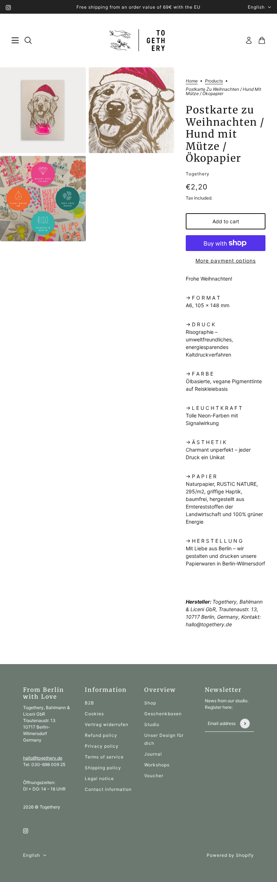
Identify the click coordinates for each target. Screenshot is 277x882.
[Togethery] (139, 40)
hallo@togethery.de (42, 758)
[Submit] (245, 723)
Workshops (157, 764)
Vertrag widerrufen (106, 724)
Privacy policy (102, 746)
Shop (150, 703)
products (214, 81)
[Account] (248, 40)
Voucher (153, 775)
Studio (151, 724)
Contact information (108, 789)
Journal (153, 754)
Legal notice (99, 778)
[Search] (28, 40)
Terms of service (104, 757)
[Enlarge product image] (43, 110)
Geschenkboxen (163, 713)
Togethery (198, 173)
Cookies (94, 713)
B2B (89, 703)
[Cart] (261, 40)
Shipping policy (103, 767)
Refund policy (101, 735)
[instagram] (8, 7)
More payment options (225, 261)
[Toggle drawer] (15, 40)
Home (192, 81)
